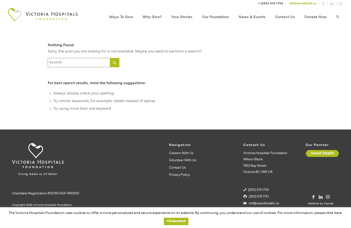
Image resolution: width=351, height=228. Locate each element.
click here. (334, 213)
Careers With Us (181, 153)
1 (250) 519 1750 (270, 3)
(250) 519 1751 (259, 196)
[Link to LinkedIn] (331, 3)
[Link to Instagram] (340, 3)
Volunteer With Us (182, 160)
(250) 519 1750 (258, 190)
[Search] (337, 17)
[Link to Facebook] (323, 3)
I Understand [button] (176, 221)
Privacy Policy (179, 174)
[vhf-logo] (43, 17)
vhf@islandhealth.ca (302, 3)
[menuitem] (121, 17)
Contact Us (177, 167)
